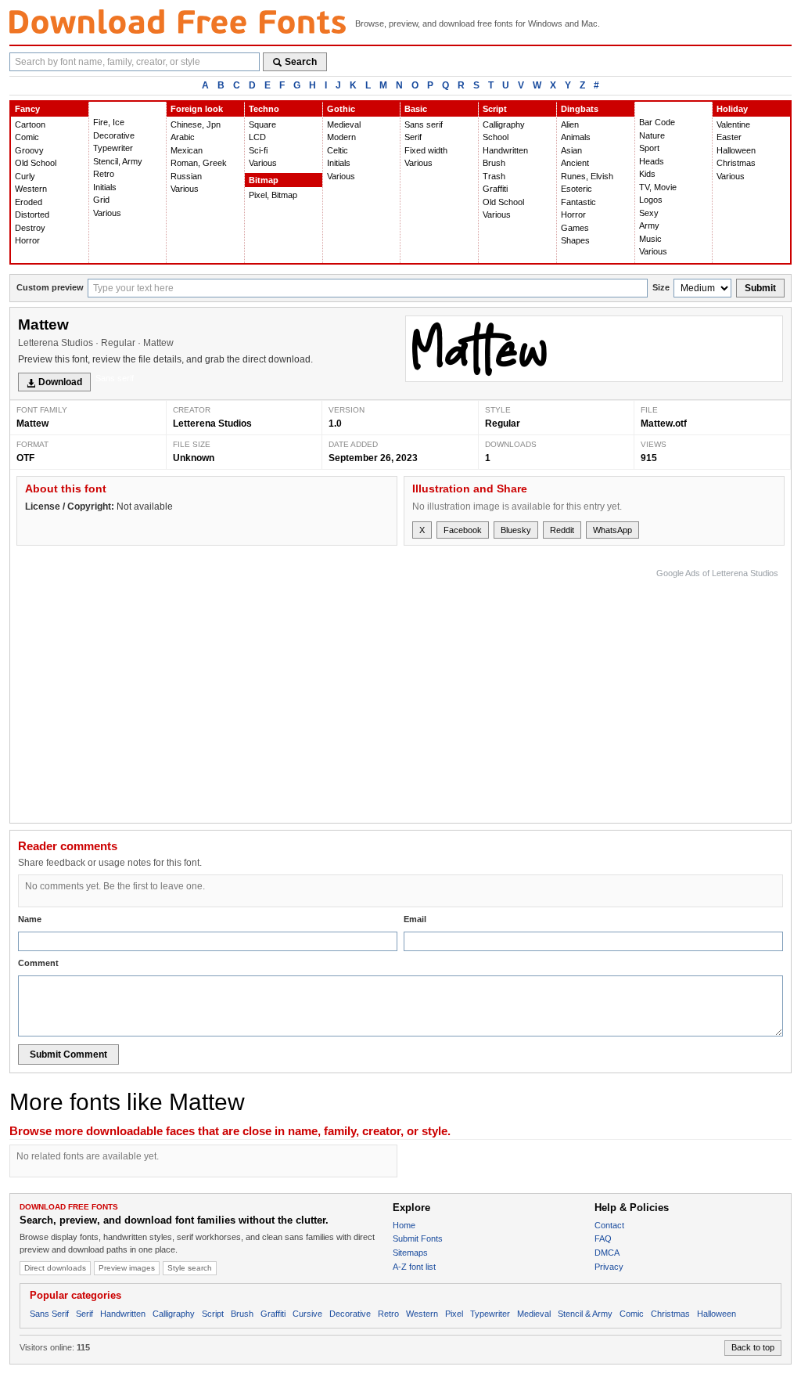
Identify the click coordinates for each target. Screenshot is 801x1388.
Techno (264, 109)
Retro (103, 173)
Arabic (183, 137)
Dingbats (579, 109)
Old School (35, 163)
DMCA (607, 1252)
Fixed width (425, 150)
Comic (27, 137)
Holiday (732, 109)
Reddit (562, 530)
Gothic (341, 109)
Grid (101, 199)
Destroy (30, 228)
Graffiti (495, 188)
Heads (651, 161)
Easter (729, 137)
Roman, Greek (199, 163)
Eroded (28, 202)
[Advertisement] (493, 692)
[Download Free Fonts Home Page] (177, 21)
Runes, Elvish (587, 176)
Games (575, 228)
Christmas (736, 163)
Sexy (649, 213)
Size (661, 287)
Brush (494, 163)
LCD (257, 137)
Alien (570, 124)
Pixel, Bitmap (273, 195)
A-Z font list (414, 1266)
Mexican (187, 150)
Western (31, 188)
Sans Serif (49, 1313)
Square (262, 124)
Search (301, 61)
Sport (649, 148)
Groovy (29, 150)
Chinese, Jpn (196, 124)
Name (29, 919)
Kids (647, 173)
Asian (571, 150)
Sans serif (423, 124)
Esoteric (576, 188)
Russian (186, 176)
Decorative (114, 135)
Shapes (575, 240)
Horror (27, 240)
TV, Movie (658, 187)
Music (650, 238)
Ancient (575, 163)
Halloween (736, 150)
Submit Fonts (418, 1238)
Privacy (608, 1266)
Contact (609, 1225)
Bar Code (657, 122)
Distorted (32, 214)
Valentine (733, 124)
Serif (413, 137)
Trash (494, 176)
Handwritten (505, 150)
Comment (38, 963)
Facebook (463, 530)
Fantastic (578, 202)
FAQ (603, 1238)
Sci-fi (258, 150)
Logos (651, 199)
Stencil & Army (585, 1313)
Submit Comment (68, 1054)
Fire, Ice (108, 122)
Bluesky (516, 530)
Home (404, 1225)
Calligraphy (504, 124)
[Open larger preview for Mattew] (594, 348)
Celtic (337, 150)
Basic (415, 109)
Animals (576, 137)
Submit (760, 288)
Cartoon (30, 124)
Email (415, 919)
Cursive (307, 1313)
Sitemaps (410, 1252)
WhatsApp (612, 530)
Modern (341, 137)
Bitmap (263, 180)
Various (107, 213)
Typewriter (113, 148)
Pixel (454, 1313)
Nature (652, 135)
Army (649, 225)
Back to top (752, 1347)
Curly (25, 176)
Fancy (27, 109)
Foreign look (197, 109)
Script (495, 109)
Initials (105, 187)
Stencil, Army (117, 161)
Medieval (344, 124)
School (495, 137)
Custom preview (50, 287)
